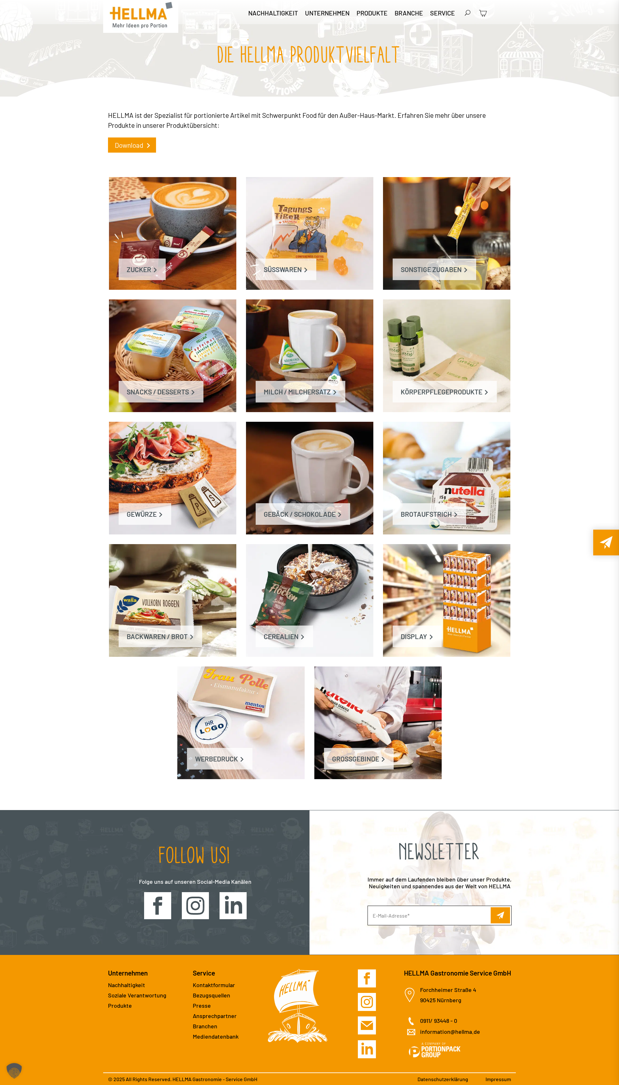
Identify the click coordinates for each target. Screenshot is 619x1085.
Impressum (498, 1079)
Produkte (372, 14)
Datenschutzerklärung (443, 1079)
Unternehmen (327, 14)
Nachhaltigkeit (273, 14)
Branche (409, 14)
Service (442, 14)
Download (129, 145)
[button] (14, 1071)
